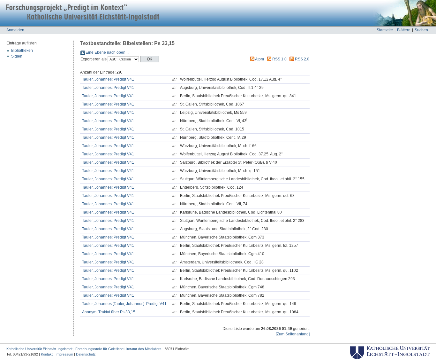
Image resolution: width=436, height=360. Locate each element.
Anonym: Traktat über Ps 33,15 (108, 312)
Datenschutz (86, 354)
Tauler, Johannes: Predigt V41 (108, 79)
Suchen (421, 30)
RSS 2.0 (302, 59)
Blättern (403, 30)
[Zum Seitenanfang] (293, 334)
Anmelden (15, 30)
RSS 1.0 (279, 59)
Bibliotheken (22, 50)
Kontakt (47, 354)
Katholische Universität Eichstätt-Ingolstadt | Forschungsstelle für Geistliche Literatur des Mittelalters (84, 349)
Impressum (64, 354)
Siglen (16, 56)
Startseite (385, 30)
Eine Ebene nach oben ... (107, 52)
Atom (259, 59)
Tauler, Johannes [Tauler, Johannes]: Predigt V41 (124, 303)
